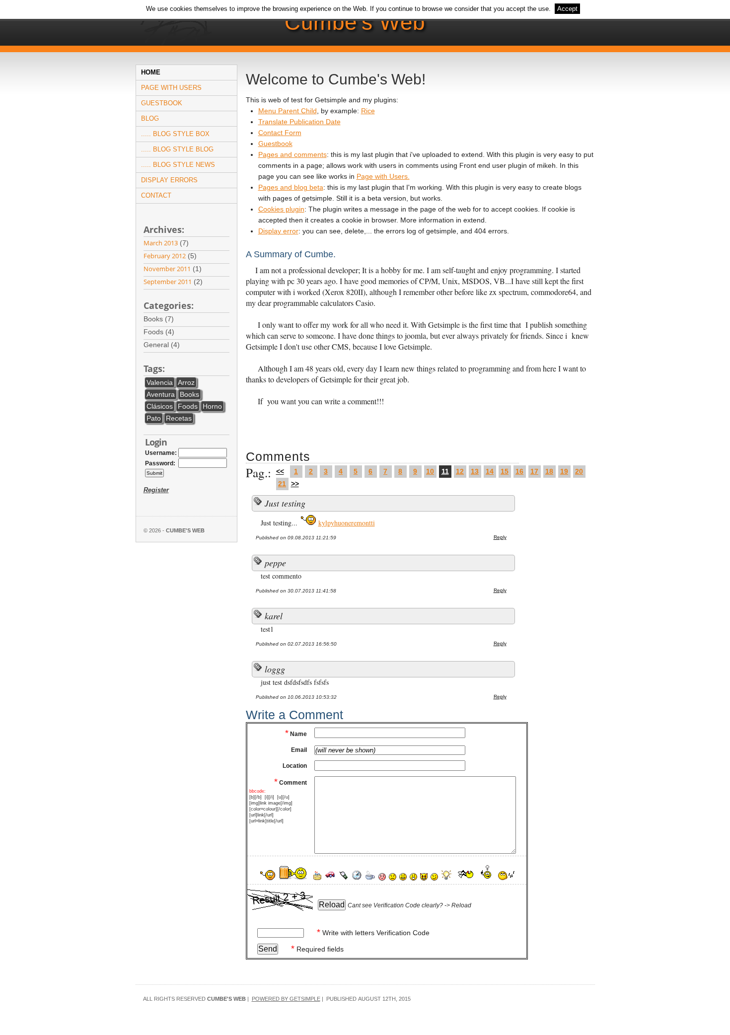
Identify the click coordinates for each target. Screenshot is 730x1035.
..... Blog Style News (178, 164)
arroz (186, 382)
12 (460, 471)
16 (519, 471)
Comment (290, 782)
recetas (179, 418)
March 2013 (161, 242)
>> (295, 484)
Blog (150, 118)
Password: (160, 463)
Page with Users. (383, 176)
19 (564, 471)
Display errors (169, 180)
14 (490, 471)
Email (299, 749)
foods (188, 406)
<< (280, 471)
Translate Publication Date (299, 122)
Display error (278, 231)
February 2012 (165, 255)
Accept (567, 8)
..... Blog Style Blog (177, 149)
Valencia (159, 382)
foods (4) (161, 332)
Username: (161, 452)
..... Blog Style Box (175, 134)
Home (150, 72)
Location (295, 765)
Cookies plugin (281, 209)
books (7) (161, 319)
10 (430, 471)
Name (296, 734)
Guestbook (161, 103)
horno (212, 406)
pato (153, 418)
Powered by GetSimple (286, 999)
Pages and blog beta (290, 187)
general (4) (164, 345)
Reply (500, 537)
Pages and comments (292, 154)
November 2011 (167, 268)
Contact (156, 195)
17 (534, 471)
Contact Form (279, 133)
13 (475, 471)
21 (282, 484)
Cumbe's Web (355, 22)
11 (445, 471)
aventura (160, 394)
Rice (368, 111)
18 (549, 471)
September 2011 (168, 281)
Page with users (171, 87)
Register (156, 490)
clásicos (159, 406)
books (189, 394)
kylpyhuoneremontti (346, 522)
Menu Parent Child (287, 111)
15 (505, 471)
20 (579, 471)
